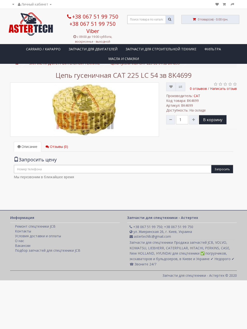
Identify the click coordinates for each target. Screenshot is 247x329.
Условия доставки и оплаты (38, 236)
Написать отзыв (223, 88)
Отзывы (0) (58, 146)
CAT (197, 95)
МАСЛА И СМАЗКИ (123, 58)
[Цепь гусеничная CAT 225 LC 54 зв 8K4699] (84, 110)
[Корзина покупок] (225, 4)
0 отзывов (198, 88)
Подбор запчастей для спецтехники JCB (47, 250)
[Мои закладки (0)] (217, 4)
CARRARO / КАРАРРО (43, 49)
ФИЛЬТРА (213, 49)
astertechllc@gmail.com (152, 236)
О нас (19, 240)
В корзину (212, 119)
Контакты (23, 231)
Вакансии (22, 245)
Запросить (222, 169)
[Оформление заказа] (232, 4)
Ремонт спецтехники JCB (35, 226)
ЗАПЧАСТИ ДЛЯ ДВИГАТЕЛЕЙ (93, 49)
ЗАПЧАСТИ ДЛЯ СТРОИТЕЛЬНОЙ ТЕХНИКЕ (161, 49)
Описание (29, 146)
